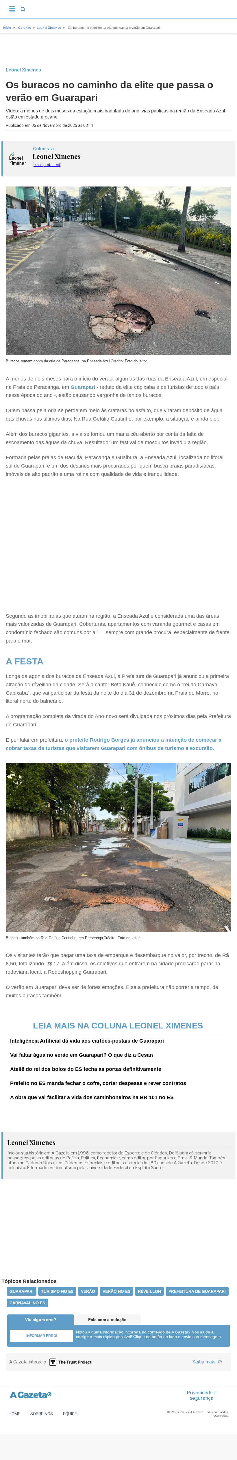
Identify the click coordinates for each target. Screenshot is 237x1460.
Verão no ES (116, 1291)
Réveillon (149, 1291)
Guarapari (83, 387)
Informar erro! (41, 1336)
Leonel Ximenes (49, 27)
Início (7, 27)
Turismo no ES (57, 1291)
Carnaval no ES (27, 1303)
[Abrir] (12, 9)
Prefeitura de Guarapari (197, 1291)
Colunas (24, 27)
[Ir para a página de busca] (22, 9)
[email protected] (47, 165)
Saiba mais (204, 1361)
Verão (88, 1291)
